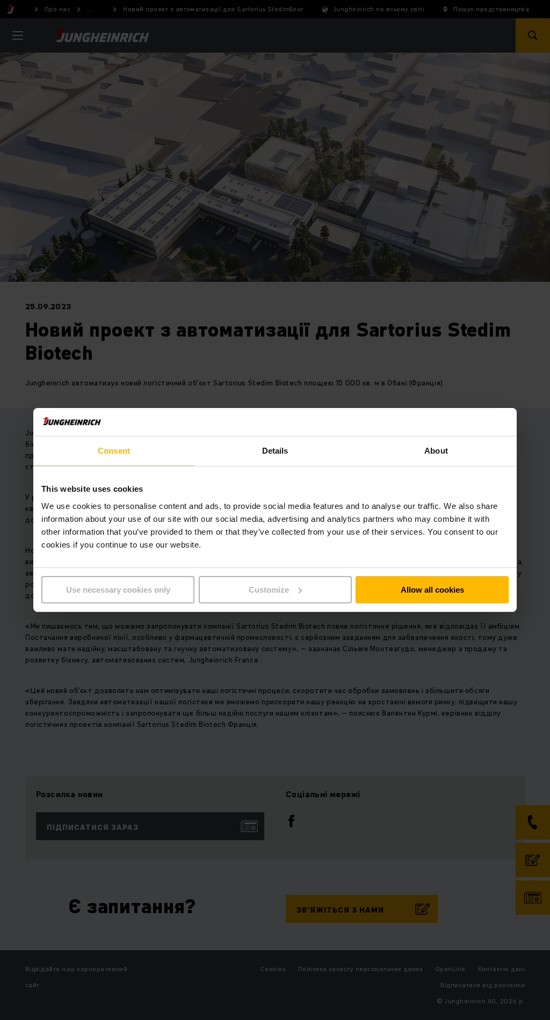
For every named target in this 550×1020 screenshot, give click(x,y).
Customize (269, 589)
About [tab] (436, 450)
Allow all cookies (432, 589)
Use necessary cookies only (118, 589)
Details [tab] (275, 450)
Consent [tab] (114, 450)
